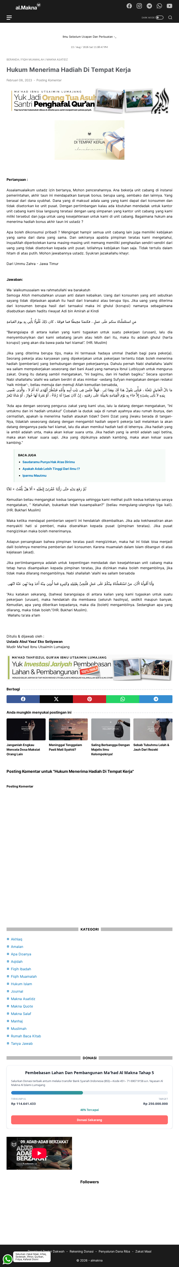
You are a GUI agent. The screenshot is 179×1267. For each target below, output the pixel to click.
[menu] (12, 17)
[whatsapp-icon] (159, 6)
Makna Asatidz (23, 999)
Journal (17, 991)
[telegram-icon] (149, 6)
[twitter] (56, 699)
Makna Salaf (21, 1013)
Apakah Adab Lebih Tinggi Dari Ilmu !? (51, 469)
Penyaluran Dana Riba (114, 1251)
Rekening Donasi (81, 1251)
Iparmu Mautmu (34, 475)
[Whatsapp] (7, 1248)
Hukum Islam (21, 984)
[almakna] (31, 6)
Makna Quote (22, 1006)
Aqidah (16, 961)
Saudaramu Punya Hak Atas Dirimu (48, 462)
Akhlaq (16, 939)
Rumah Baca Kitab (26, 1036)
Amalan (17, 946)
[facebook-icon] (129, 6)
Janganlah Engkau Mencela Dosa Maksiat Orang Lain (23, 749)
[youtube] (169, 6)
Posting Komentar (49, 80)
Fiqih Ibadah (21, 969)
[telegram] (155, 699)
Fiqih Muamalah (24, 976)
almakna (97, 1260)
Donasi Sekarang (89, 1120)
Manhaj (17, 1021)
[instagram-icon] (139, 6)
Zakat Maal (143, 1251)
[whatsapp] (122, 699)
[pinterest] (89, 699)
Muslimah (18, 1028)
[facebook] (23, 699)
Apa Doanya (21, 954)
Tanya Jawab (22, 1043)
